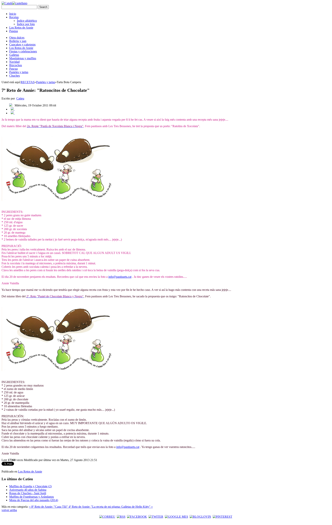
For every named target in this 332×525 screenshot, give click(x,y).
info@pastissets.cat (119, 276)
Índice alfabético (27, 20)
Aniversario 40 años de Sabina (27, 489)
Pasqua (13, 31)
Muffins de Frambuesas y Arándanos (31, 496)
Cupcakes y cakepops (22, 44)
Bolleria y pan (17, 41)
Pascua (13, 68)
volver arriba (9, 510)
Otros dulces (16, 37)
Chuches (14, 75)
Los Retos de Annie (21, 27)
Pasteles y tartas (18, 72)
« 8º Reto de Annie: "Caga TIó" (49, 506)
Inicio (12, 13)
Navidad (14, 61)
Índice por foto (26, 24)
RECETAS (28, 82)
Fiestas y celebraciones (23, 51)
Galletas (14, 54)
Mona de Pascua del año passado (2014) (33, 500)
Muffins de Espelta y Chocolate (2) (30, 486)
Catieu (20, 98)
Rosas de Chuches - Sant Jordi (27, 493)
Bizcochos (15, 65)
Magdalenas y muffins (22, 58)
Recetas (14, 17)
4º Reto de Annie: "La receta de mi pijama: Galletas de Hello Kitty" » (111, 506)
